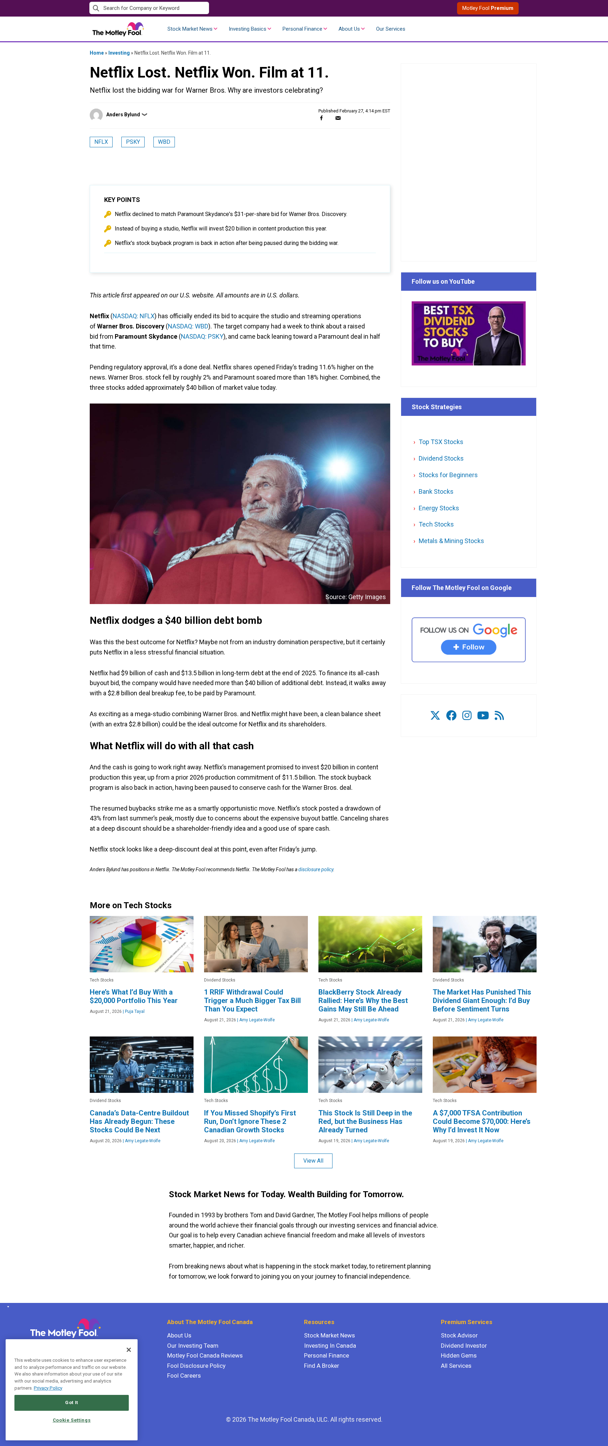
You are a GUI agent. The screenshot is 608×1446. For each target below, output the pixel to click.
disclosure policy (315, 869)
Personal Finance (302, 29)
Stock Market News (190, 29)
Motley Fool (487, 8)
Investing (119, 53)
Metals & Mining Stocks (451, 540)
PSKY (133, 142)
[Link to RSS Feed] (499, 715)
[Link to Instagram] (467, 715)
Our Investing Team (192, 1345)
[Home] (7, 1307)
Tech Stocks (436, 524)
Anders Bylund (123, 114)
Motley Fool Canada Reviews (205, 1355)
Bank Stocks (436, 491)
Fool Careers (184, 1375)
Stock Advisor (459, 1335)
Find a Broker (321, 1365)
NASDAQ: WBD (188, 326)
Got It (71, 1402)
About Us (349, 29)
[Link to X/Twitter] (435, 715)
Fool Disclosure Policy (196, 1365)
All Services (456, 1365)
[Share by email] (338, 118)
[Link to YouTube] (483, 715)
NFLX (101, 142)
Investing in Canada (330, 1345)
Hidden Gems (459, 1355)
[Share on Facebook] (321, 118)
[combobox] (196, 8)
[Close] (129, 1350)
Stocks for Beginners (448, 475)
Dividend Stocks (441, 458)
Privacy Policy (48, 1388)
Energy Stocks (439, 508)
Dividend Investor (464, 1345)
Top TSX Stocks (441, 441)
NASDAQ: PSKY (202, 336)
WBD (164, 142)
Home (97, 53)
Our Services (390, 29)
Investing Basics (247, 29)
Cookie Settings (72, 1420)
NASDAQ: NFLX (133, 316)
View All (313, 1160)
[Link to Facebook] (451, 715)
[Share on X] (329, 118)
